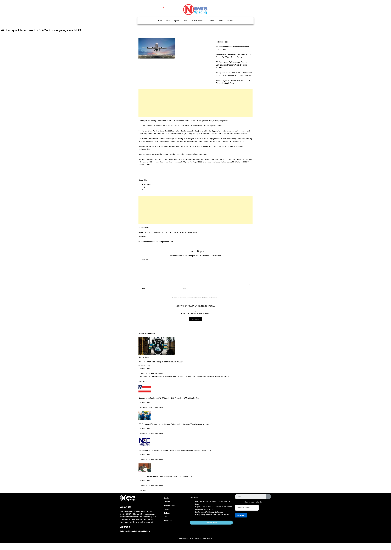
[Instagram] (258, 526)
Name (144, 288)
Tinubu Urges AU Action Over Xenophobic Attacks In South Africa (233, 81)
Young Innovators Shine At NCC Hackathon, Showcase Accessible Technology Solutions (234, 73)
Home (160, 21)
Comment (145, 259)
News (168, 21)
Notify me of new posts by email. (195, 313)
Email (185, 288)
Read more (142, 381)
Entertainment (197, 21)
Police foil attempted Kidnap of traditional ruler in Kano (160, 361)
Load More (142, 491)
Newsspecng (145, 366)
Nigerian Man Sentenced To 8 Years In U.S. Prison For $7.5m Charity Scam (234, 55)
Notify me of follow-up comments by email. (195, 306)
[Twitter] (252, 526)
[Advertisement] (195, 103)
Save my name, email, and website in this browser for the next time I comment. (195, 298)
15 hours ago (145, 368)
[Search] (268, 496)
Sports (176, 21)
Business (230, 21)
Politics (185, 21)
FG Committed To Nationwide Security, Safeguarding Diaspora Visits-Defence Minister (232, 65)
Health (220, 21)
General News (143, 357)
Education (210, 21)
